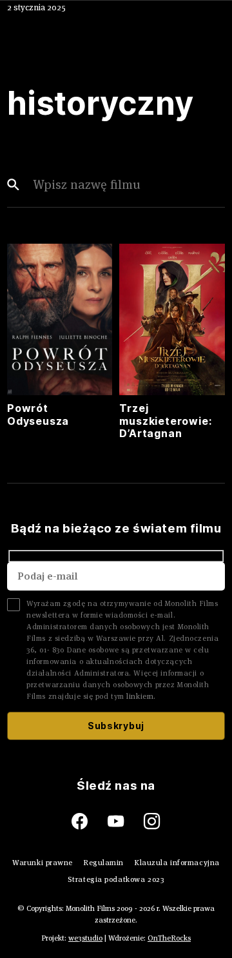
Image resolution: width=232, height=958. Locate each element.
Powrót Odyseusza (38, 414)
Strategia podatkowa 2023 (116, 879)
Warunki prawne (42, 862)
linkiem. (140, 696)
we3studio (85, 938)
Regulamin (103, 862)
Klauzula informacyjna (177, 862)
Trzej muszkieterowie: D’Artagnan (166, 420)
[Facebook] (90, 822)
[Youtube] (126, 822)
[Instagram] (152, 822)
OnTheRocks (169, 938)
